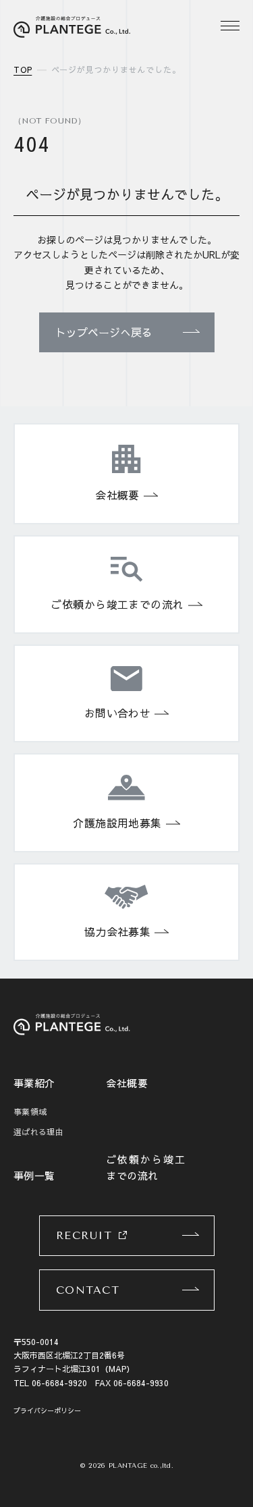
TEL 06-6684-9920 (50, 1382)
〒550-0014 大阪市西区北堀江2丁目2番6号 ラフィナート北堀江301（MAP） (73, 1355)
